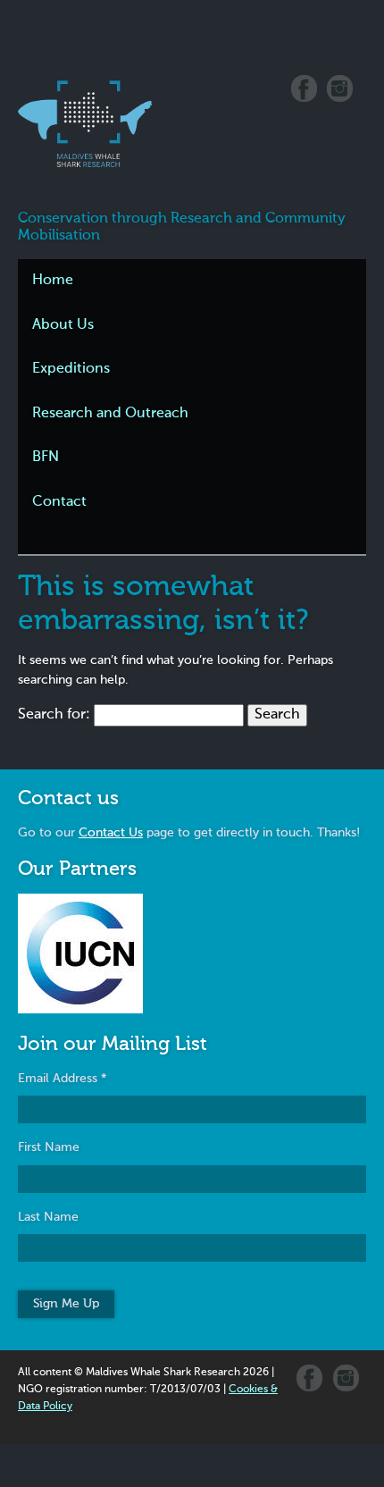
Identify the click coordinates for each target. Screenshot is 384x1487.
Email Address (62, 1078)
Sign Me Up (66, 1304)
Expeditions (71, 369)
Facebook (304, 88)
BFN (45, 457)
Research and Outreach (110, 414)
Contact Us (111, 833)
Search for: (54, 715)
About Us (63, 325)
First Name (48, 1147)
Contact (59, 502)
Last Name (48, 1217)
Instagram (340, 88)
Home (52, 280)
